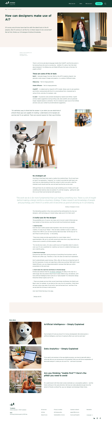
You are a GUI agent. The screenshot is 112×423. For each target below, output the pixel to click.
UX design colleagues (56, 271)
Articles (43, 412)
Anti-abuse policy (58, 412)
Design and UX (37, 296)
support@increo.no (74, 412)
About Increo (44, 415)
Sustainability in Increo (59, 415)
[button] (72, 3)
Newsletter (89, 409)
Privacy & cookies (58, 409)
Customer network (74, 409)
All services (44, 409)
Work (81, 3)
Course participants (74, 415)
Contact (99, 3)
